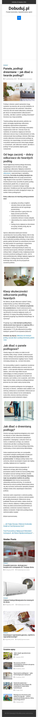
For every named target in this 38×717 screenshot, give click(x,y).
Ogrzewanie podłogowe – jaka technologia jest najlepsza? (23, 674)
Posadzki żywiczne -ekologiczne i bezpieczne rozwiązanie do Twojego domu (18, 566)
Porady (5, 65)
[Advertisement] (19, 40)
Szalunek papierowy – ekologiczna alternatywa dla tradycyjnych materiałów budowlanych (22, 685)
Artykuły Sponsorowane (26, 79)
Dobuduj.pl (19, 8)
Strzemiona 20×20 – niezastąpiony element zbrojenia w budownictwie (24, 664)
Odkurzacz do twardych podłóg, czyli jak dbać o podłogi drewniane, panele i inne (18, 338)
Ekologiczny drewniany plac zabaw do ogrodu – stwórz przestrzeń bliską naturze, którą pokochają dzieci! (24, 697)
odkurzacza (7, 173)
